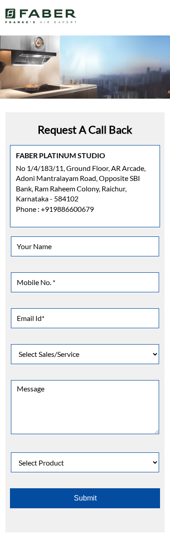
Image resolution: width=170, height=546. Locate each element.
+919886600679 (67, 209)
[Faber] (41, 16)
